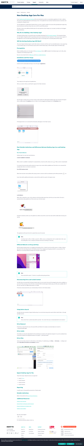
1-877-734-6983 (10, 429)
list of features (38, 51)
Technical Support (41, 433)
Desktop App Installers (21, 408)
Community (41, 2)
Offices (22, 435)
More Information (79, 443)
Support (34, 2)
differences (32, 54)
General (28, 12)
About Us (23, 429)
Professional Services (41, 429)
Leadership (23, 431)
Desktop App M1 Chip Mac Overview (27, 19)
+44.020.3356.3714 (12, 430)
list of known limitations (32, 395)
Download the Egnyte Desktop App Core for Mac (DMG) (29, 60)
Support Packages (41, 431)
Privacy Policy (24, 440)
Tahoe (23, 378)
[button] (18, 416)
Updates (20, 2)
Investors (22, 433)
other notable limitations (41, 54)
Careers (22, 437)
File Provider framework (51, 35)
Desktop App (23, 12)
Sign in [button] (81, 2)
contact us (32, 420)
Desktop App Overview (21, 401)
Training (28, 2)
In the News (31, 431)
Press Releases (31, 433)
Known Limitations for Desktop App (24, 406)
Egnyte (18, 12)
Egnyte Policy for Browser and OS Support (25, 403)
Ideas (47, 2)
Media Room (31, 429)
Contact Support (74, 2)
